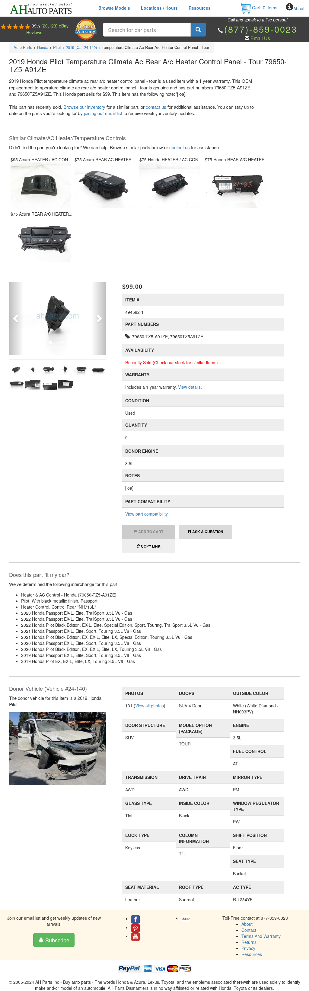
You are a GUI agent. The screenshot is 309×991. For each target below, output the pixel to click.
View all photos (149, 706)
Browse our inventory (84, 107)
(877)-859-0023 (260, 29)
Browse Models (114, 8)
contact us (156, 107)
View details (189, 387)
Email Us (260, 38)
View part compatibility (146, 514)
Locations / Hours (159, 8)
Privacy (248, 948)
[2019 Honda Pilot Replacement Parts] (57, 748)
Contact (248, 930)
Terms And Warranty (261, 936)
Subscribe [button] (56, 940)
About (298, 8)
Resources (200, 8)
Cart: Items (264, 7)
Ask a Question (207, 531)
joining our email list (103, 113)
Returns (248, 942)
